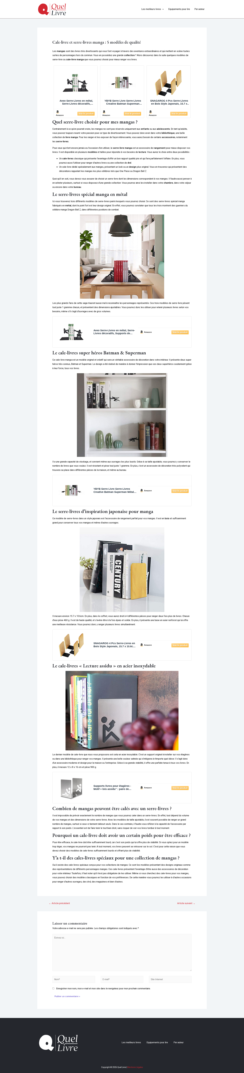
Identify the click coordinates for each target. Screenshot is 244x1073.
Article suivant (186, 903)
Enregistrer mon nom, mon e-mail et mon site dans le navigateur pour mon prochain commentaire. (103, 988)
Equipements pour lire (179, 9)
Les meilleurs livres (151, 9)
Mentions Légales (135, 1067)
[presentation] (162, 9)
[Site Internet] (170, 980)
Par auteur (199, 9)
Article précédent (59, 903)
